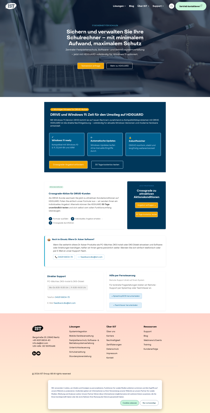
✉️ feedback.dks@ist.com (90, 257)
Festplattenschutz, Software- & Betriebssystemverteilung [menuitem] (84, 341)
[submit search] (171, 6)
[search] (171, 6)
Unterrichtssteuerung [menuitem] (79, 347)
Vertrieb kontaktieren (188, 7)
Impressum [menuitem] (111, 353)
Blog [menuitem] (146, 336)
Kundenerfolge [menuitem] (151, 349)
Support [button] (157, 6)
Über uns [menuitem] (110, 331)
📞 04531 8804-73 (64, 257)
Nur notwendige (149, 403)
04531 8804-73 (62, 297)
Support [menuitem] (148, 331)
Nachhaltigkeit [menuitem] (113, 340)
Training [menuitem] (147, 344)
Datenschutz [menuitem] (112, 349)
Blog (131, 6)
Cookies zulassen (130, 403)
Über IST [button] (142, 6)
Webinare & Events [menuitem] (153, 340)
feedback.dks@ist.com (65, 303)
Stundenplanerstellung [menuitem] (80, 356)
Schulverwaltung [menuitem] (77, 352)
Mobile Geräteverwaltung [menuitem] (81, 336)
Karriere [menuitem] (110, 336)
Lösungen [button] (118, 6)
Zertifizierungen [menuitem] (114, 344)
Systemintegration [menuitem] (78, 331)
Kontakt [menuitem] (110, 357)
